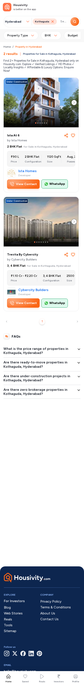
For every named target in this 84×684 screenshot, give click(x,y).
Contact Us (49, 619)
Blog (7, 607)
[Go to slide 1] (35, 123)
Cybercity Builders (33, 290)
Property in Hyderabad (28, 46)
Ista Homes (27, 171)
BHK (48, 35)
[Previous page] (6, 321)
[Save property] (73, 135)
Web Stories (13, 613)
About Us (47, 613)
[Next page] (77, 321)
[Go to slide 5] (44, 123)
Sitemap (10, 631)
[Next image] (74, 102)
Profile (75, 681)
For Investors (14, 601)
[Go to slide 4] (42, 123)
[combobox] (15, 21)
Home (7, 46)
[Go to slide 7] (47, 242)
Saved (25, 681)
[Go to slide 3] (40, 123)
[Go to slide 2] (38, 123)
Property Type (17, 35)
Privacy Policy (50, 601)
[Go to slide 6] (46, 123)
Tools (8, 625)
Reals (42, 681)
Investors (59, 681)
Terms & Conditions (55, 607)
